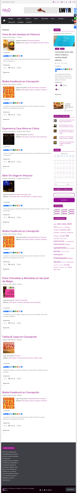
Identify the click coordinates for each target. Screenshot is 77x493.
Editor (66, 63)
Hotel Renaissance (26, 196)
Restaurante (70, 262)
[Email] (75, 24)
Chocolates (20, 302)
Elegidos (27, 18)
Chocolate (56, 232)
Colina (38, 137)
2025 (69, 223)
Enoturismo (56, 238)
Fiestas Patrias (63, 238)
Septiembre (56, 267)
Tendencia (61, 267)
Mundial (57, 251)
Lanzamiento (60, 247)
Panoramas (63, 251)
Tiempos (40, 43)
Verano (70, 267)
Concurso (70, 232)
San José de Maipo (35, 302)
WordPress (5, 490)
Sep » (68, 184)
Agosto (27, 43)
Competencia (63, 232)
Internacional (59, 244)
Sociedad (60, 18)
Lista (68, 248)
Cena (31, 43)
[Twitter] (75, 12)
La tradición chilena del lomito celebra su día (69, 106)
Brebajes (10, 18)
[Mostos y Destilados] (4, 20)
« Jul (56, 184)
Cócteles (62, 236)
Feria (25, 358)
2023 (59, 224)
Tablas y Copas (37, 358)
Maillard (35, 43)
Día (67, 235)
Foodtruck (44, 90)
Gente (36, 18)
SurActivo (30, 358)
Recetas (62, 48)
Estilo (52, 18)
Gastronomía (59, 241)
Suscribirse (64, 200)
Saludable (61, 264)
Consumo (56, 236)
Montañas (27, 302)
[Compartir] (75, 27)
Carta (63, 227)
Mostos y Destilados (16, 488)
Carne (59, 227)
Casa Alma (33, 137)
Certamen (56, 230)
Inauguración (70, 241)
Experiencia (43, 137)
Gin (65, 241)
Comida (19, 18)
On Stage (34, 196)
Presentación (60, 258)
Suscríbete (20, 22)
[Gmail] (75, 21)
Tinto (66, 267)
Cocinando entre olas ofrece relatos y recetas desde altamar (64, 56)
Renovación (63, 262)
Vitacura (46, 43)
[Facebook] (75, 9)
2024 (64, 224)
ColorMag (31, 488)
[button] (14, 19)
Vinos (58, 269)
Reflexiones (44, 18)
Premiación (58, 254)
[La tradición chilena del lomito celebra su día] (58, 107)
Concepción (37, 90)
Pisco (67, 251)
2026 (23, 43)
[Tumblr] (75, 15)
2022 (55, 224)
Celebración (67, 227)
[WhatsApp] (75, 18)
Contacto (29, 22)
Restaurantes (56, 264)
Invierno (67, 244)
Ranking (70, 258)
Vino (55, 269)
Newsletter (11, 22)
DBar (18, 196)
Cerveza (63, 230)
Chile (68, 230)
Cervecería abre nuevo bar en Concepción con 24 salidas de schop (66, 131)
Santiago (67, 265)
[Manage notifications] (3, 490)
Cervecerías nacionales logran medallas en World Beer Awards (66, 143)
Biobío (31, 90)
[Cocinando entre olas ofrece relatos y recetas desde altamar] (64, 41)
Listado (72, 248)
